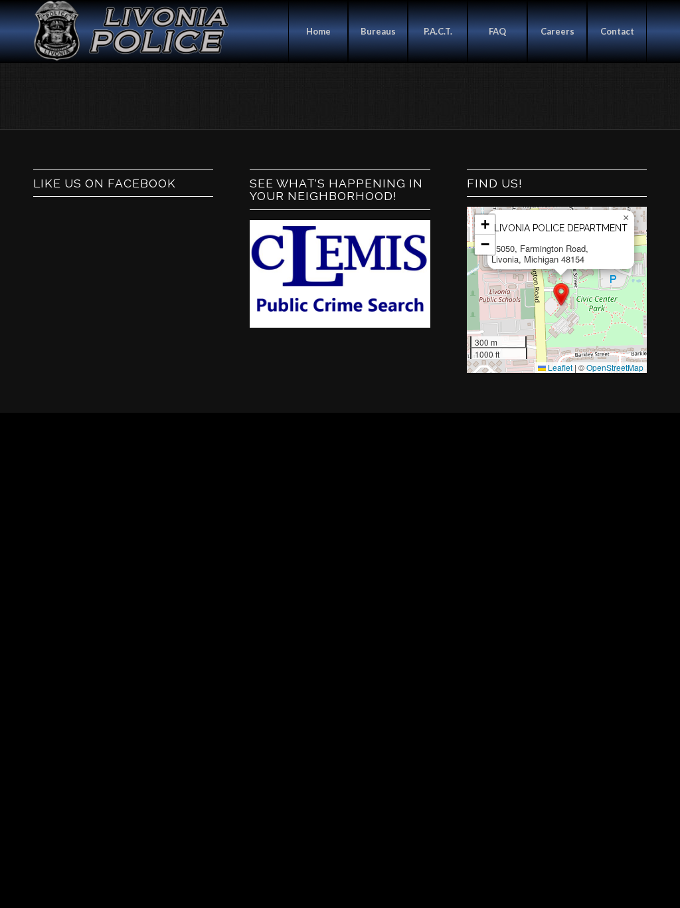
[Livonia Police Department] (132, 31)
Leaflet (559, 367)
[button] (561, 294)
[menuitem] (318, 31)
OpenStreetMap (614, 367)
